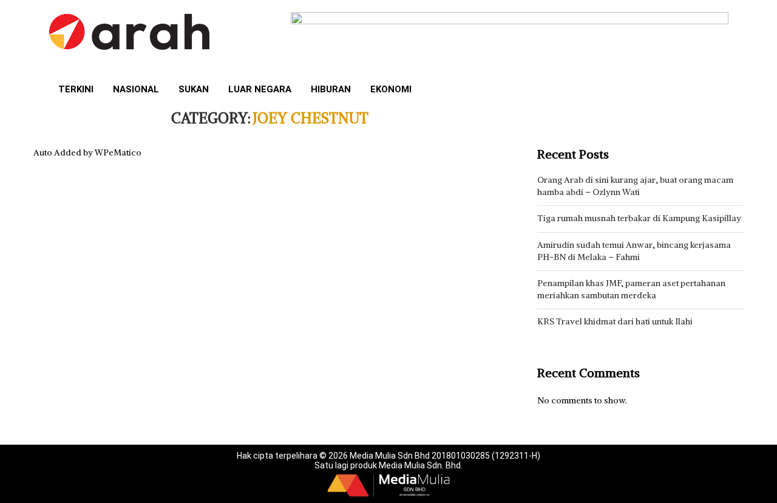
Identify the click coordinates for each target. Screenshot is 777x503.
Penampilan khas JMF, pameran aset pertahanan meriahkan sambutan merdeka (631, 289)
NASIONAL (136, 89)
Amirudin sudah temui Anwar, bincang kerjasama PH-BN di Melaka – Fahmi (634, 250)
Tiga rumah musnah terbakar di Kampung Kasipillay (639, 218)
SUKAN (193, 89)
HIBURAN (331, 89)
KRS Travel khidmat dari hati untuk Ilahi (615, 321)
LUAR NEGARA (259, 89)
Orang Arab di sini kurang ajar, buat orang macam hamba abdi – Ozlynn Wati (635, 185)
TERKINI (75, 89)
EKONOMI (391, 89)
